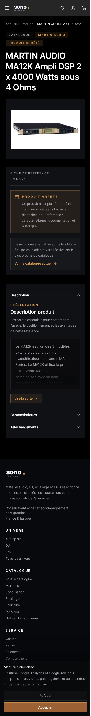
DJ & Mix (12, 612)
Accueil (11, 24)
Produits (27, 24)
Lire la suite (23, 398)
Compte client (16, 658)
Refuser (45, 696)
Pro (8, 552)
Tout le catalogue (19, 579)
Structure (13, 605)
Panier (10, 645)
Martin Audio (51, 35)
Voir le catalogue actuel (33, 263)
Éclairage (13, 599)
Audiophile (13, 539)
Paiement (13, 652)
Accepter (45, 707)
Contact (12, 639)
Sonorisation (15, 592)
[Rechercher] (62, 8)
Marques (12, 585)
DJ (8, 545)
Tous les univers (18, 558)
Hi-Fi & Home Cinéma (22, 618)
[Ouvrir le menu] (7, 8)
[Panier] (84, 8)
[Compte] (73, 8)
